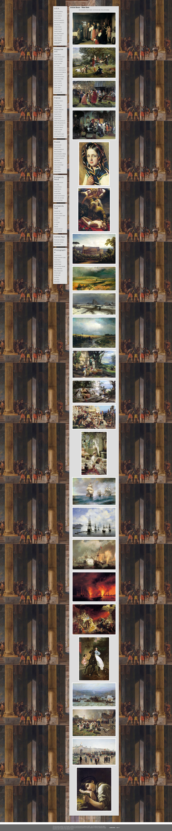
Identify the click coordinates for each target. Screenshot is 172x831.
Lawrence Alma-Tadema (60, 72)
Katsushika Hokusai (58, 242)
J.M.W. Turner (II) (58, 85)
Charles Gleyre (57, 131)
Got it (118, 827)
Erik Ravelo (56, 281)
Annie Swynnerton (58, 74)
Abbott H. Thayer (58, 35)
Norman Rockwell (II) (59, 22)
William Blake (57, 87)
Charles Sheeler (57, 27)
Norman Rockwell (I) (59, 20)
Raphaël (56, 226)
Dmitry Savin (57, 275)
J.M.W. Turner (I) (58, 83)
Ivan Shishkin (57, 167)
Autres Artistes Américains (57, 43)
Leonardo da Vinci (58, 228)
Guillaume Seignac (58, 100)
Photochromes (57, 255)
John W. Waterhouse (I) (59, 67)
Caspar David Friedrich (59, 195)
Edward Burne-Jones (59, 76)
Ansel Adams (57, 259)
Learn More (112, 827)
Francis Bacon (57, 54)
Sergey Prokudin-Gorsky (60, 257)
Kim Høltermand (58, 268)
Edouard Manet (58, 116)
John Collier (57, 65)
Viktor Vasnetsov (58, 162)
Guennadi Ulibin (58, 145)
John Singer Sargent (59, 33)
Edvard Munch (57, 189)
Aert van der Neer (58, 200)
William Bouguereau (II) (59, 123)
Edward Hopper (58, 31)
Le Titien (56, 224)
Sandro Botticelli (58, 231)
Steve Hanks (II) (58, 16)
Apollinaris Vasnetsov (59, 158)
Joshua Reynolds (58, 92)
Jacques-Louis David (59, 136)
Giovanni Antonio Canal (59, 215)
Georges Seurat (58, 107)
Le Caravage (57, 217)
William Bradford (58, 40)
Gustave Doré (57, 118)
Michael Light (57, 273)
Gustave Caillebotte (58, 109)
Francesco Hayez (58, 213)
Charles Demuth (58, 29)
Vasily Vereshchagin (58, 164)
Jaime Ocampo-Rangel (59, 266)
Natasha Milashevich (59, 149)
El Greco (56, 220)
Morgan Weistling (58, 11)
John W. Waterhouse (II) (60, 70)
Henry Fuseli (57, 89)
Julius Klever (57, 160)
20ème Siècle (57, 171)
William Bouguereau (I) (59, 120)
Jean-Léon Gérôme (58, 125)
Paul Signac (57, 103)
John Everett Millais (58, 78)
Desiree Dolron (57, 262)
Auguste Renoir (58, 112)
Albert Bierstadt (58, 38)
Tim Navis (56, 277)
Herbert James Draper (59, 56)
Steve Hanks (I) (57, 13)
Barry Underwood (58, 270)
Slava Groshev (57, 147)
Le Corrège (57, 222)
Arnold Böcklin (57, 193)
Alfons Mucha (57, 244)
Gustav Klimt (57, 191)
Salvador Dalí (57, 211)
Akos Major (56, 279)
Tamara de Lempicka (59, 240)
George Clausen (58, 63)
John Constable (57, 81)
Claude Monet (57, 114)
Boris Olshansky (58, 151)
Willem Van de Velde (59, 198)
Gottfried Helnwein (58, 182)
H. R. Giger (56, 184)
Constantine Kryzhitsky (59, 156)
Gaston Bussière (58, 105)
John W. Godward (58, 59)
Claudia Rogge (57, 264)
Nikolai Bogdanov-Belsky (60, 153)
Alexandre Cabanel (58, 127)
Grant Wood (57, 24)
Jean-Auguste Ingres (59, 134)
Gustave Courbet (58, 129)
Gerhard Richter (58, 187)
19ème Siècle (57, 169)
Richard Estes (57, 18)
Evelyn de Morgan (58, 61)
